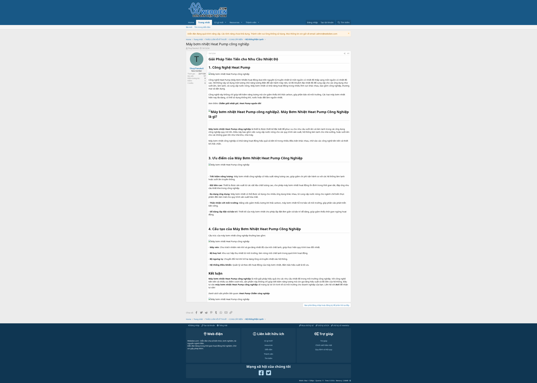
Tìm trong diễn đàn (202, 27)
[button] (226, 22)
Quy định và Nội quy (323, 349)
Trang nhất (204, 22)
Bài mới (189, 27)
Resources (234, 22)
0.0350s (332, 381)
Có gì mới (218, 22)
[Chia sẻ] (344, 53)
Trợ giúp (323, 341)
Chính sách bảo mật (323, 345)
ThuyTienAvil (193, 48)
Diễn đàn (268, 349)
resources (268, 345)
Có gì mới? (268, 341)
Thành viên (251, 22)
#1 (348, 53)
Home (191, 22)
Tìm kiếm (268, 358)
